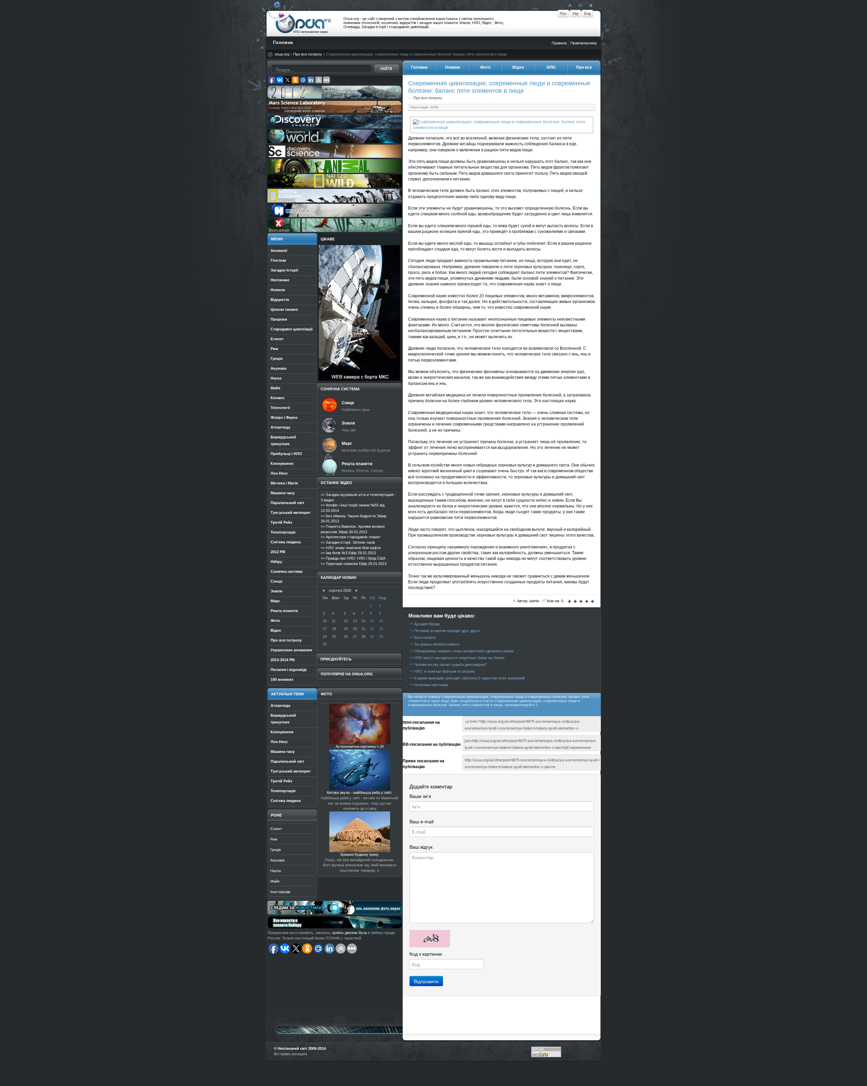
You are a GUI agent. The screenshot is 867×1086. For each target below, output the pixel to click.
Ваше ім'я (420, 796)
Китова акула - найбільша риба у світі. (359, 792)
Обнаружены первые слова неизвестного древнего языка (463, 651)
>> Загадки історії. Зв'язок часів (348, 542)
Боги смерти (425, 637)
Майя (274, 881)
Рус (563, 14)
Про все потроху (307, 54)
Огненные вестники (431, 685)
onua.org (282, 54)
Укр (575, 14)
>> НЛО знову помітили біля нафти (351, 548)
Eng (587, 14)
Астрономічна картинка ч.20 (360, 746)
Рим (273, 839)
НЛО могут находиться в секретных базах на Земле (459, 658)
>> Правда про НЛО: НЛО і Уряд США (353, 558)
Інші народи (280, 892)
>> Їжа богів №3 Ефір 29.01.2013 (348, 553)
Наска (275, 871)
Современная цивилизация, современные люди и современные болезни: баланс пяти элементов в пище (499, 87)
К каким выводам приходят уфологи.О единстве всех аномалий (469, 678)
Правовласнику (583, 43)
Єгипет (276, 829)
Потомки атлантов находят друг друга (447, 631)
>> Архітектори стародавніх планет (351, 537)
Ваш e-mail (421, 821)
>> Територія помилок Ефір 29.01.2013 (353, 564)
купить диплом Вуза (349, 933)
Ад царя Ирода (427, 624)
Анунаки (277, 860)
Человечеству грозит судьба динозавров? (450, 665)
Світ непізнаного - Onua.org (303, 23)
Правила (559, 43)
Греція (275, 850)
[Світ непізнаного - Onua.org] (590, 5)
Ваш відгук (420, 847)
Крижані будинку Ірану (359, 854)
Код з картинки (425, 954)
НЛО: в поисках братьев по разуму (444, 671)
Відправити (426, 981)
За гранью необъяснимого (437, 644)
